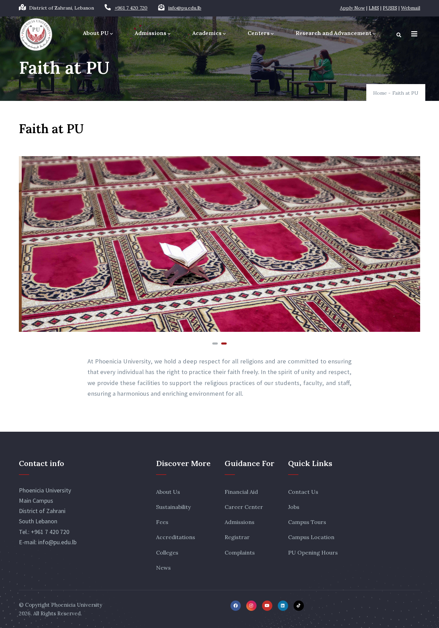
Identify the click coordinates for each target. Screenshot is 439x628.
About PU (96, 33)
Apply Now (352, 8)
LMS (374, 8)
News (163, 567)
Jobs (293, 506)
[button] (215, 343)
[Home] (36, 34)
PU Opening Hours (313, 552)
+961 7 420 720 (131, 8)
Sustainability (173, 506)
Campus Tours (307, 522)
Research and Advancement (333, 33)
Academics (207, 33)
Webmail (410, 8)
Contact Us (303, 491)
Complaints (240, 552)
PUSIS (390, 8)
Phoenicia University (76, 605)
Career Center (244, 506)
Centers (259, 33)
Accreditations (175, 537)
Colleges (167, 552)
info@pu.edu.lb (184, 8)
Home (380, 93)
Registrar (237, 537)
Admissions (150, 33)
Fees (162, 522)
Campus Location (311, 537)
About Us (168, 491)
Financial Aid (241, 491)
